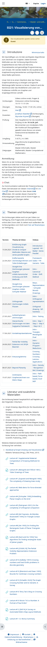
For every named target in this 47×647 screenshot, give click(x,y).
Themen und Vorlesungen (22, 212)
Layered (36, 248)
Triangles (36, 332)
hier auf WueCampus (36, 225)
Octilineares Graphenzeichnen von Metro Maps (21, 377)
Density (41, 365)
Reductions (37, 348)
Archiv (13, 22)
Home (8, 22)
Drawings (36, 293)
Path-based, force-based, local (38, 376)
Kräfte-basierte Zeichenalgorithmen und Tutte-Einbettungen (22, 260)
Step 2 (35, 323)
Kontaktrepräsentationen (22, 333)
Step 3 (41, 323)
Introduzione (14, 52)
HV (41, 248)
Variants (36, 263)
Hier (17, 110)
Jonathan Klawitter (22, 114)
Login (43, 3)
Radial (35, 251)
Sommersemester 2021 (22, 22)
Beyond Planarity (19, 367)
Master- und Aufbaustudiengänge (38, 22)
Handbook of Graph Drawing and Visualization (24, 450)
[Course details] (42, 33)
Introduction (37, 246)
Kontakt (27, 634)
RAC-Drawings (38, 370)
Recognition (38, 367)
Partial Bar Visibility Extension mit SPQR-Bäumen (20, 344)
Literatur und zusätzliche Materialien (21, 393)
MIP (34, 381)
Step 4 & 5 (38, 326)
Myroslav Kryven (22, 116)
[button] (27, 3)
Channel (30, 188)
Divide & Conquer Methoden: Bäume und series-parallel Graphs (21, 252)
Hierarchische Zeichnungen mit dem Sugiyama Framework (21, 323)
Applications (37, 362)
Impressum (14, 634)
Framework (37, 258)
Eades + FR (37, 260)
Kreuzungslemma (19, 356)
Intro (35, 269)
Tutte (42, 263)
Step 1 (40, 321)
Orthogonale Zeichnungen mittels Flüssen (20, 304)
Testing (40, 316)
